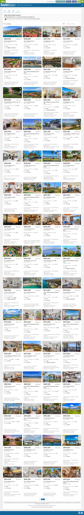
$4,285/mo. (57, 384)
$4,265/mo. (18, 384)
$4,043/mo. (77, 131)
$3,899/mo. (38, 39)
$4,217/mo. (77, 290)
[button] (9, 11)
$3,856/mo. (18, 39)
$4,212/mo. (57, 290)
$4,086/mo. (57, 163)
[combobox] (73, 24)
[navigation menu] (82, 1)
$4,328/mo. (38, 447)
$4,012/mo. (57, 131)
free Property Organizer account (33, 18)
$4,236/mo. (38, 353)
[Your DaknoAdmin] (3, 1)
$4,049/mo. (18, 163)
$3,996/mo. (18, 131)
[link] (5, 11)
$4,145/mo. (57, 258)
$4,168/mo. (77, 258)
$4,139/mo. (18, 258)
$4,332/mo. (57, 447)
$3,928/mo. (77, 39)
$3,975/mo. (38, 69)
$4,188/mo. (38, 290)
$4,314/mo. (77, 384)
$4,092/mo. (18, 195)
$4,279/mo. (38, 384)
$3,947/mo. (18, 69)
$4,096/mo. (57, 195)
